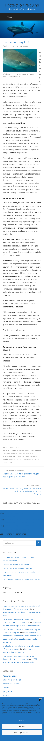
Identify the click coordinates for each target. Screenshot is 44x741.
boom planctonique (33, 450)
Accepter (22, 720)
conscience (22, 453)
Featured (6, 687)
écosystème (7, 456)
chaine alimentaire (10, 453)
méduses (25, 456)
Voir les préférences (22, 733)
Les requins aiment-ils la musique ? (17, 568)
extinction (17, 456)
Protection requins (22, 5)
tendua (25, 46)
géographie (7, 691)
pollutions (27, 459)
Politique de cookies (10, 738)
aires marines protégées (15, 450)
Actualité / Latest (13, 448)
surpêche (35, 459)
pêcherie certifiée (16, 459)
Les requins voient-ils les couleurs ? (17, 565)
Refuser (22, 726)
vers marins (7, 462)
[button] (40, 700)
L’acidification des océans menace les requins (21, 579)
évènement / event (11, 684)
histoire (6, 695)
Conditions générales (21, 738)
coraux (30, 453)
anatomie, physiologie (12, 680)
